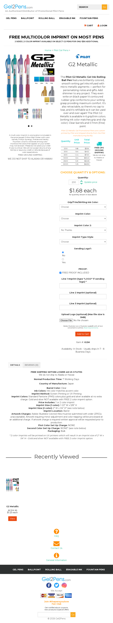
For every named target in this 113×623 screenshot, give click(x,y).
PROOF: (83, 269)
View (12, 518)
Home (48, 50)
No (63, 255)
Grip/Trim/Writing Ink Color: (83, 202)
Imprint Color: (83, 214)
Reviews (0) (31, 365)
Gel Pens (11, 18)
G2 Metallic (12, 506)
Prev (21, 115)
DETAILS (15, 365)
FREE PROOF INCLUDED (75, 272)
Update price (90, 182)
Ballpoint (27, 18)
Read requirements (91, 328)
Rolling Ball (47, 18)
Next (38, 115)
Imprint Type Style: (83, 237)
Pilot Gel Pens (61, 50)
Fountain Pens (89, 18)
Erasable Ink (67, 18)
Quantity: (83, 177)
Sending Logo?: (83, 248)
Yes (63, 262)
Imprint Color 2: (83, 225)
